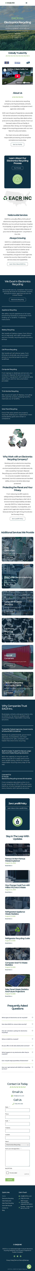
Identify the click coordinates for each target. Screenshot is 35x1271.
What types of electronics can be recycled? (14, 1017)
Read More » (8, 865)
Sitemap (26, 1260)
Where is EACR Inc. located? (10, 1039)
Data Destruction (6, 1201)
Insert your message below (13, 1148)
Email (7, 1121)
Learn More (9, 557)
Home (4, 1196)
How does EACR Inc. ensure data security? (14, 1024)
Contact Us (5, 1208)
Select (7, 1141)
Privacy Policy (10, 1260)
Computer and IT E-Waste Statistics (16, 964)
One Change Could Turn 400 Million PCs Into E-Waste (17, 886)
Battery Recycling (8, 330)
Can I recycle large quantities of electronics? (15, 1060)
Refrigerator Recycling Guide (17, 938)
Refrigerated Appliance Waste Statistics (15, 913)
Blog (3, 1210)
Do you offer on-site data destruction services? (16, 1045)
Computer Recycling (9, 369)
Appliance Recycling (9, 310)
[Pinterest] (20, 1256)
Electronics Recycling (8, 1198)
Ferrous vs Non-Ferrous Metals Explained (15, 860)
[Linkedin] (14, 1256)
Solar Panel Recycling (9, 409)
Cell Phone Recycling (9, 350)
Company (7, 1128)
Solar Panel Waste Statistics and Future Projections (16, 990)
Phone (7, 1114)
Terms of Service (18, 1260)
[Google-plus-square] (17, 1256)
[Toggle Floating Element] (29, 1266)
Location (17, 1134)
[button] (26, 3)
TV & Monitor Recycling (10, 391)
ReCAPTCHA (8, 1168)
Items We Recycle (7, 1205)
